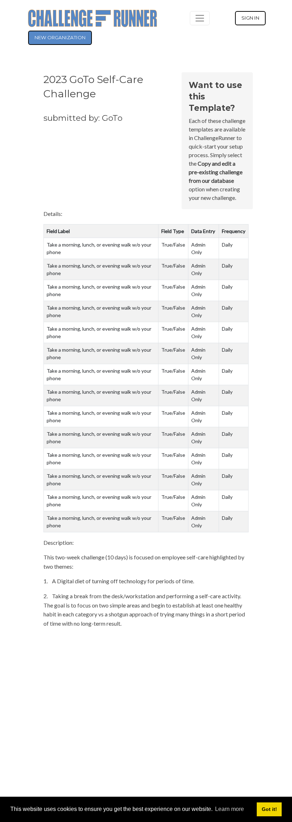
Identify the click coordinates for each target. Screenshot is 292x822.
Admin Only (198, 248)
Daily (227, 245)
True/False (173, 245)
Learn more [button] (229, 809)
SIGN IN (250, 18)
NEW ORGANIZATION (60, 37)
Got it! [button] (269, 809)
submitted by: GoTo (82, 118)
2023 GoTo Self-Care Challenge (93, 86)
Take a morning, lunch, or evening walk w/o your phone (99, 248)
